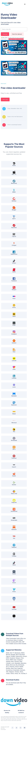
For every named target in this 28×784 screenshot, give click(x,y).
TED (14, 538)
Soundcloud (14, 511)
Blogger (14, 209)
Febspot (14, 289)
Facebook (14, 280)
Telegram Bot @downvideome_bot (16, 39)
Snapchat (14, 502)
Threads (14, 556)
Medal (14, 413)
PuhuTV (14, 467)
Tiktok (14, 565)
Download (5, 34)
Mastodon (14, 405)
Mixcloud (14, 422)
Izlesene (14, 343)
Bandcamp (14, 183)
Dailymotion (14, 254)
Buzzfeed (14, 227)
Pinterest (14, 458)
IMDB (14, 316)
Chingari (14, 245)
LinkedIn (14, 378)
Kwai (14, 351)
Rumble (14, 484)
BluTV (14, 218)
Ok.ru (14, 449)
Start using (5, 99)
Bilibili (14, 192)
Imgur (14, 325)
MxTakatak (14, 440)
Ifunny (14, 307)
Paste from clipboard (17, 34)
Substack (14, 529)
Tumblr (14, 574)
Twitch (14, 582)
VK (14, 600)
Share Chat (14, 493)
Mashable (14, 396)
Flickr (14, 298)
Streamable (14, 520)
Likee (14, 369)
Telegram (14, 547)
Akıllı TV (14, 174)
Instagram (14, 334)
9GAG (14, 165)
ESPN (14, 272)
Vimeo (14, 591)
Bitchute (14, 201)
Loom (14, 387)
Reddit (14, 476)
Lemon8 (14, 360)
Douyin (14, 263)
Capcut (14, 236)
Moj (14, 431)
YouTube (14, 609)
